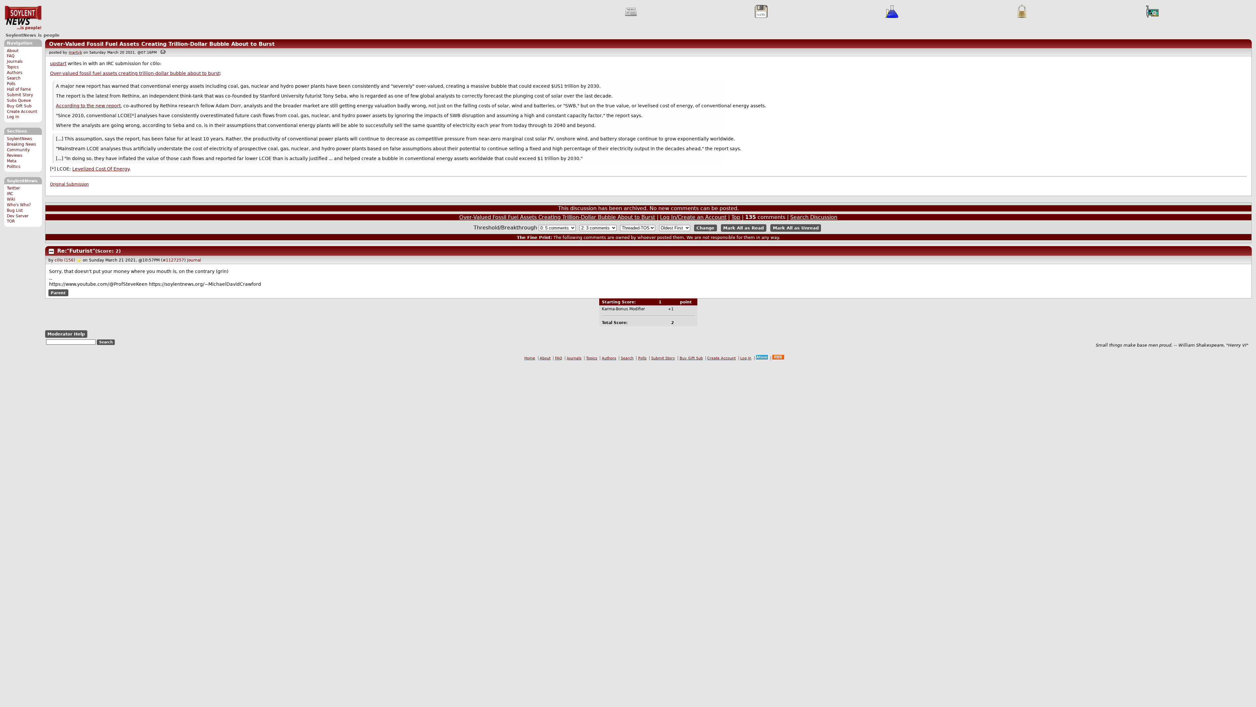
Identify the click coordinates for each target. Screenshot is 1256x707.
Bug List (15, 210)
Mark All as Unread (796, 228)
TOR (11, 221)
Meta (11, 161)
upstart (58, 63)
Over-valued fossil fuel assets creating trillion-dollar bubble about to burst (135, 73)
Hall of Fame (19, 89)
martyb (75, 52)
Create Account (22, 111)
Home (529, 358)
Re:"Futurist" (76, 251)
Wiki (11, 199)
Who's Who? (19, 205)
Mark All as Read (743, 228)
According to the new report (88, 105)
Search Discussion (813, 217)
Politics (13, 166)
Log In (13, 117)
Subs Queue (19, 100)
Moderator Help (66, 334)
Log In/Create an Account (693, 217)
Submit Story (20, 95)
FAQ (10, 56)
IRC (10, 193)
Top (735, 217)
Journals (15, 61)
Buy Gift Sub (19, 106)
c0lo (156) (65, 260)
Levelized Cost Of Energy (100, 169)
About (13, 50)
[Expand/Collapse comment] (51, 251)
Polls (11, 84)
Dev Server (17, 216)
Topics (13, 67)
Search (14, 78)
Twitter (13, 188)
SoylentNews (23, 18)
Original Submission (69, 184)
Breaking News (21, 144)
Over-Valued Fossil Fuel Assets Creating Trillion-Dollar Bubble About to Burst (162, 44)
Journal (194, 260)
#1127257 (173, 260)
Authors (14, 72)
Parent (58, 292)
